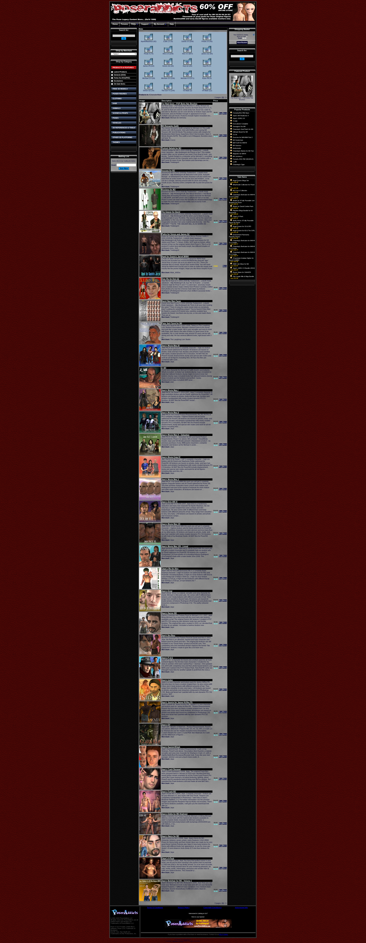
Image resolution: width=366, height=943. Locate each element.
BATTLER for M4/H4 (240, 143)
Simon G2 (147, 91)
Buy (220, 113)
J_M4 (235, 162)
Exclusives (118, 81)
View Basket (242, 43)
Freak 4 (147, 54)
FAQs (133, 24)
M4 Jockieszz (237, 156)
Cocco (172, 140)
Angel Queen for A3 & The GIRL (244, 230)
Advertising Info (241, 908)
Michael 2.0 (146, 78)
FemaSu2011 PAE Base (241, 113)
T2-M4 (235, 121)
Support (144, 24)
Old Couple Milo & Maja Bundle (243, 276)
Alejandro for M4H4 (239, 153)
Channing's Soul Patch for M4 (243, 129)
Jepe (172, 362)
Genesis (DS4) (120, 75)
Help (172, 24)
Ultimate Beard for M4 (240, 132)
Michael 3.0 (165, 78)
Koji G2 (186, 66)
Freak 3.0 (205, 41)
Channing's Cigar (239, 164)
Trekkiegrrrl (174, 162)
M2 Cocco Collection (240, 190)
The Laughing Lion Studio (180, 339)
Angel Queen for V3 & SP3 (242, 226)
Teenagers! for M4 (239, 126)
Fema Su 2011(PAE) (122, 78)
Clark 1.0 (166, 41)
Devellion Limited (178, 941)
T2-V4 (235, 134)
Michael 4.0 (185, 78)
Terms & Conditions (155, 908)
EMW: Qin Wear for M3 (241, 264)
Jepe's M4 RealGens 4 (241, 115)
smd (172, 382)
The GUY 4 (166, 91)
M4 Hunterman (238, 140)
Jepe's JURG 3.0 (239, 118)
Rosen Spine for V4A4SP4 (242, 272)
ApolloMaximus (147, 41)
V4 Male (205, 91)
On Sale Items (119, 84)
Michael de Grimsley (178, 118)
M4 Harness (237, 145)
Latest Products (120, 72)
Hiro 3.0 (166, 54)
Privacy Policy (184, 908)
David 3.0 (185, 41)
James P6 (147, 66)
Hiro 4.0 (185, 54)
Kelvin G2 (166, 66)
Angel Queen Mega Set (241, 180)
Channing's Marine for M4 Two (243, 151)
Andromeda (237, 148)
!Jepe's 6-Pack (238, 216)
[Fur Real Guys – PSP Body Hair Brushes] (242, 96)
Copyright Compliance (212, 908)
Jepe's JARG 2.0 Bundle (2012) (244, 268)
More (225, 113)
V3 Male (186, 91)
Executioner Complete (240, 124)
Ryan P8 (205, 78)
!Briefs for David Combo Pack (243, 206)
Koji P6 (205, 66)
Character (153, 95)
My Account (159, 24)
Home (115, 24)
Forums (124, 24)
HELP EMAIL (223, 934)
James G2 (205, 54)
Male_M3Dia (175, 273)
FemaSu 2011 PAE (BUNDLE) (243, 159)
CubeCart (186, 939)
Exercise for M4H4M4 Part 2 (242, 137)
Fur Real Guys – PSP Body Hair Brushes (242, 98)
